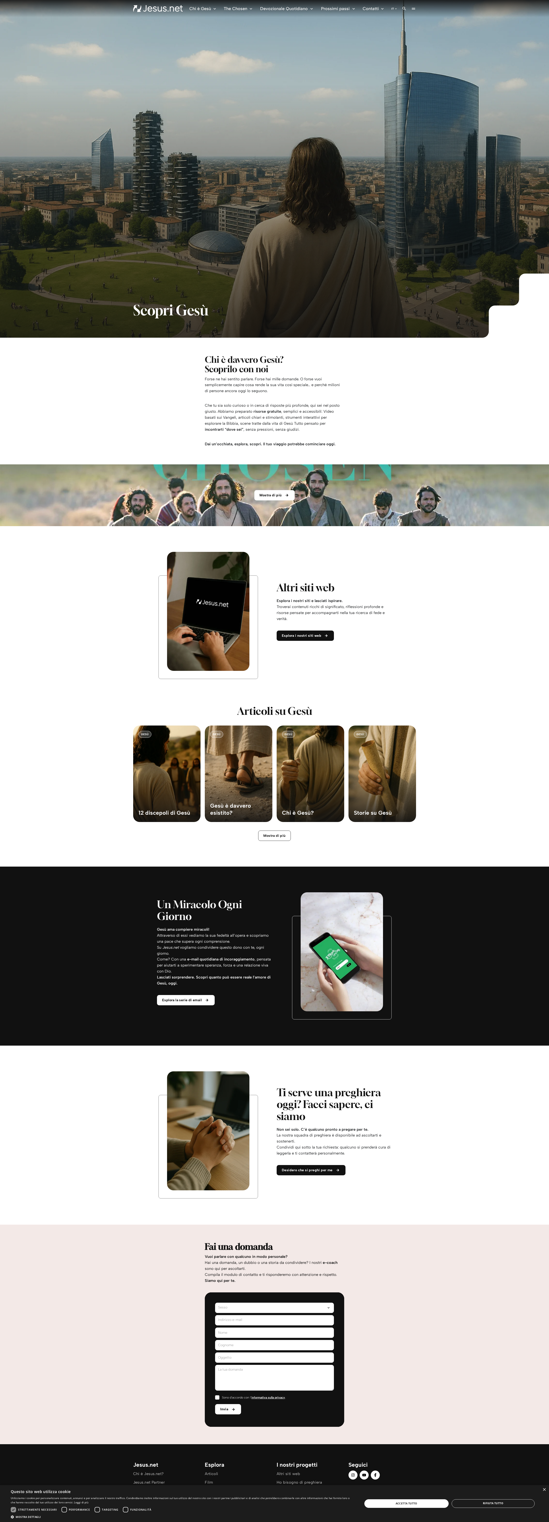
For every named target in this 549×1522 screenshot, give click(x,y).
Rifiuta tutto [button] (493, 1503)
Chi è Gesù (200, 8)
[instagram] (352, 1475)
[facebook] (375, 1475)
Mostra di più (274, 836)
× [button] (544, 1489)
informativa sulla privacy (268, 1397)
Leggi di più (81, 1502)
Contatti (371, 8)
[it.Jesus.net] (158, 8)
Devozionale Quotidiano (284, 8)
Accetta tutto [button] (406, 1503)
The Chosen (235, 8)
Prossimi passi (335, 8)
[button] (181, 1517)
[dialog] (274, 1503)
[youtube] (364, 1475)
